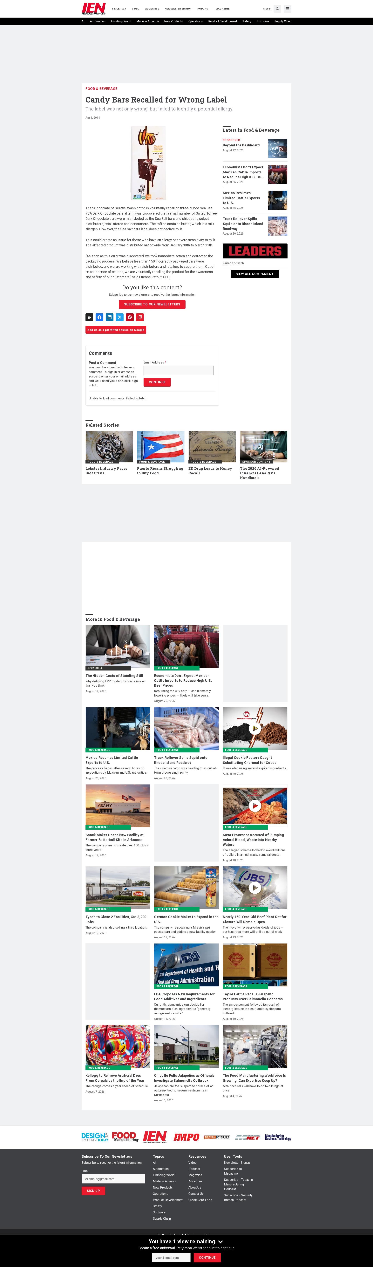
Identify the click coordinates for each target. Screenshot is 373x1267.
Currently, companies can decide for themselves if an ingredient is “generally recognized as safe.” (182, 1009)
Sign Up (93, 1191)
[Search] (277, 9)
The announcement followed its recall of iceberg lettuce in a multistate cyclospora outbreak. (252, 1009)
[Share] (99, 317)
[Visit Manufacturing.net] (247, 1137)
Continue (207, 1257)
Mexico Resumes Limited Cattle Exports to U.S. (241, 198)
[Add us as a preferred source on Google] (140, 317)
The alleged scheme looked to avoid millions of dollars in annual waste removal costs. (254, 852)
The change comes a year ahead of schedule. (117, 1086)
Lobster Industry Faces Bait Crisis (106, 470)
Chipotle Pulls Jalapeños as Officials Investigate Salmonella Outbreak (184, 1077)
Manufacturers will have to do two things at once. (253, 1088)
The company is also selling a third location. (116, 927)
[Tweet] (120, 317)
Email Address (155, 362)
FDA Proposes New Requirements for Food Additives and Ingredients (184, 996)
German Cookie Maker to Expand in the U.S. (186, 919)
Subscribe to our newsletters (152, 304)
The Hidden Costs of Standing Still (114, 676)
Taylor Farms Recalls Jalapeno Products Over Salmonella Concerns (253, 996)
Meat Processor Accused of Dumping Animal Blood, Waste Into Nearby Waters (253, 840)
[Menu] (287, 9)
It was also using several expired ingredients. (255, 768)
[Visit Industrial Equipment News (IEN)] (155, 1137)
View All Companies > (255, 274)
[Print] (89, 317)
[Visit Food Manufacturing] (125, 1137)
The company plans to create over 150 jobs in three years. (117, 847)
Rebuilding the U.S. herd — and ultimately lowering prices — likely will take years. (182, 693)
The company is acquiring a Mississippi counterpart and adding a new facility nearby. (185, 930)
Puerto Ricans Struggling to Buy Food (160, 470)
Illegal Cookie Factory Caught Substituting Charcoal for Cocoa (250, 760)
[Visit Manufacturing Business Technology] (278, 1137)
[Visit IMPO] (186, 1137)
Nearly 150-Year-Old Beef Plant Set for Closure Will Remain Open (255, 919)
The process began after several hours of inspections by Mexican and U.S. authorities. (116, 770)
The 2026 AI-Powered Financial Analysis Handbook (259, 473)
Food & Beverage (101, 89)
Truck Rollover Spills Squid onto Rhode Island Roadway (243, 223)
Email (85, 1171)
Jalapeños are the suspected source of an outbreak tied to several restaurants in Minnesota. (183, 1090)
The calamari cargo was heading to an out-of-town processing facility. (185, 770)
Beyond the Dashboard (241, 145)
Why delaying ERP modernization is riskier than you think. (115, 683)
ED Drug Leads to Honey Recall (210, 470)
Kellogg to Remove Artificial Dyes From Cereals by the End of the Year (114, 1077)
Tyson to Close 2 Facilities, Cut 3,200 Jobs (115, 919)
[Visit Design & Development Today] (95, 1137)
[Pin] (130, 317)
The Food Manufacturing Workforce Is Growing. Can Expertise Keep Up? (254, 1077)
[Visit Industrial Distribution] (217, 1137)
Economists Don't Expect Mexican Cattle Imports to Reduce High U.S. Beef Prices (243, 172)
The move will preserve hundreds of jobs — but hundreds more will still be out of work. (253, 930)
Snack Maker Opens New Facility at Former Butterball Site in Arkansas (114, 837)
